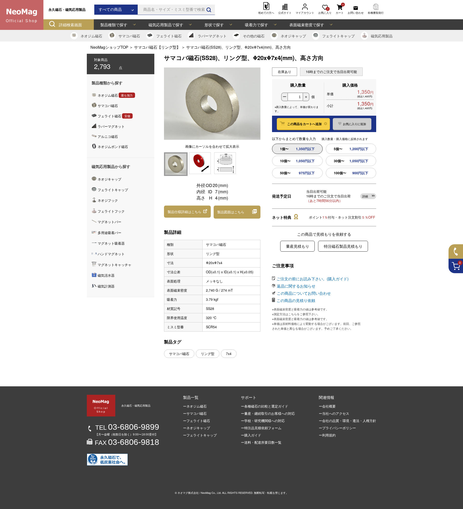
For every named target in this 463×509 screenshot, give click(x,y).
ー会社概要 (327, 406)
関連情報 (326, 397)
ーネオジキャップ (196, 427)
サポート (248, 397)
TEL (127, 427)
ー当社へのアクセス (334, 413)
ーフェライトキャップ (200, 435)
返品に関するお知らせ (296, 286)
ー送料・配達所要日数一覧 (261, 442)
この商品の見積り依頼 (296, 300)
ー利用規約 (327, 435)
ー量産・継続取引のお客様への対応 (268, 413)
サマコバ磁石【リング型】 (157, 47)
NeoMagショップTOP (109, 47)
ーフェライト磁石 (196, 420)
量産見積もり (297, 246)
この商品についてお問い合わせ (304, 293)
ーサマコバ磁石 (195, 413)
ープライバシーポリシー (337, 427)
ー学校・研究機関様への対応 (263, 420)
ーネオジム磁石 (195, 406)
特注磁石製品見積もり (343, 246)
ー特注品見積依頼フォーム (261, 427)
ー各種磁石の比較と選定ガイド (264, 406)
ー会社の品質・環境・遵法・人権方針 (347, 420)
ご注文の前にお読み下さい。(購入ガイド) (312, 278)
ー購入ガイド (251, 435)
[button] (187, 212)
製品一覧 (190, 397)
